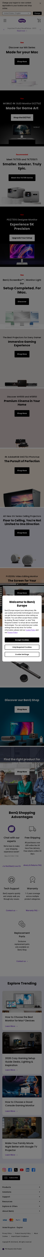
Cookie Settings (22, 654)
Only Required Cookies (22, 647)
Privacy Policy (12, 632)
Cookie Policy (30, 630)
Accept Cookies (22, 640)
